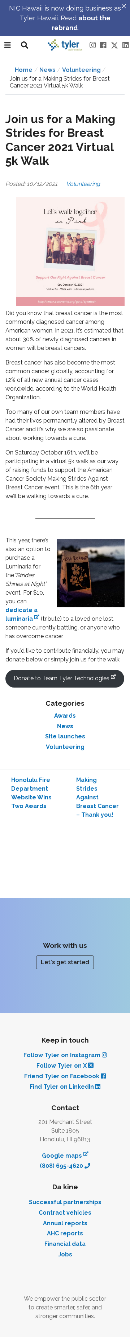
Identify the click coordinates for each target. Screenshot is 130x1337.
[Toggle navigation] (7, 45)
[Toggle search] (24, 45)
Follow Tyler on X (62, 1065)
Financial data (65, 1243)
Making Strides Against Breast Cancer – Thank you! (97, 797)
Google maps (65, 1155)
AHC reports (65, 1233)
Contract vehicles (65, 1212)
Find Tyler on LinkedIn (62, 1086)
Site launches (65, 736)
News (65, 726)
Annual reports (65, 1223)
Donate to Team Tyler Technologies (69, 678)
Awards (65, 715)
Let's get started (65, 962)
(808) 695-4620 (62, 1165)
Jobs (65, 1254)
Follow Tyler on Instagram (62, 1055)
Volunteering (81, 69)
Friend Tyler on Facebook (62, 1076)
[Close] (124, 6)
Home (23, 69)
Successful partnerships (65, 1202)
